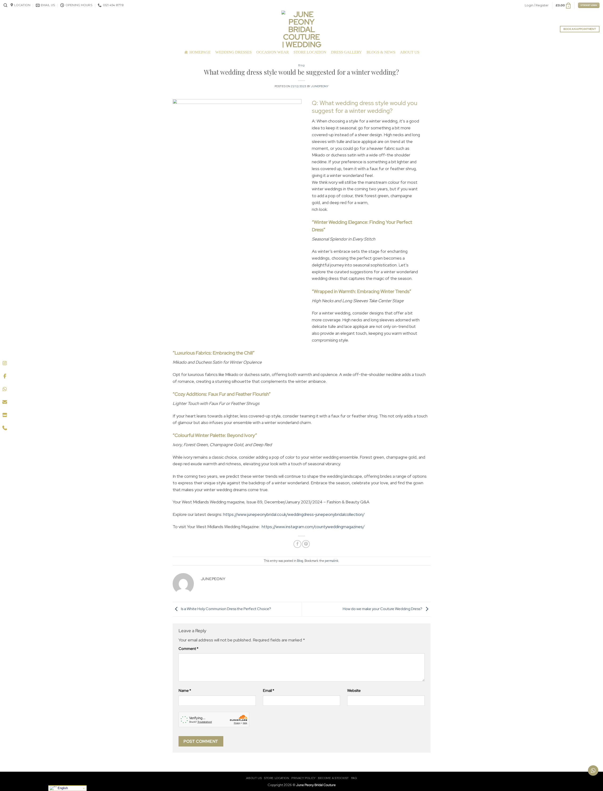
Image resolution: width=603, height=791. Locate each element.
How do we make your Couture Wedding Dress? (383, 608)
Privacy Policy (303, 778)
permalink (331, 561)
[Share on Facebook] (297, 544)
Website (354, 690)
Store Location (309, 52)
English (62, 788)
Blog (301, 65)
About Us (409, 52)
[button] (5, 5)
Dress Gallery (346, 52)
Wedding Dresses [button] (233, 52)
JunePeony (319, 86)
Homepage (200, 52)
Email (268, 690)
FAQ (354, 778)
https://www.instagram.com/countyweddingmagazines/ (313, 526)
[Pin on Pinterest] (306, 544)
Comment (188, 648)
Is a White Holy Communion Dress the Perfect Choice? (225, 608)
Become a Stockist (333, 778)
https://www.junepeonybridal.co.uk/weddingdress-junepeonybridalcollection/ (294, 514)
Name (185, 690)
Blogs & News (381, 52)
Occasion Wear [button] (272, 52)
